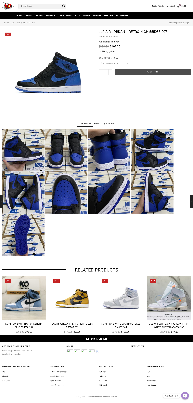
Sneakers (50, 16)
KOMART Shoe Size (109, 58)
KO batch (102, 372)
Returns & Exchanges (58, 372)
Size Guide (6, 381)
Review (28, 16)
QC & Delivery (55, 381)
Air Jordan (16, 22)
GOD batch (103, 381)
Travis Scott (151, 381)
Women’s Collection (103, 16)
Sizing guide (108, 51)
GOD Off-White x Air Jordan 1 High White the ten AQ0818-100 (169, 325)
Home (19, 16)
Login (154, 6)
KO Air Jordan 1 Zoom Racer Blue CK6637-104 (120, 325)
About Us (5, 376)
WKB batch (103, 385)
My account (170, 6)
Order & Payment (57, 385)
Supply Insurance (57, 376)
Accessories (122, 16)
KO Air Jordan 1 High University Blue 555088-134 (24, 325)
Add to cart (154, 72)
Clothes (39, 16)
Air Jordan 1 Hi (29, 22)
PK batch (102, 376)
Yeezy (149, 376)
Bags (77, 16)
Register (161, 6)
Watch (86, 16)
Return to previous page (178, 22)
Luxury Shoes (65, 16)
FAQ (3, 372)
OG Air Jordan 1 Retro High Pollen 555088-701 (72, 325)
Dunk (149, 372)
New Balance (152, 385)
